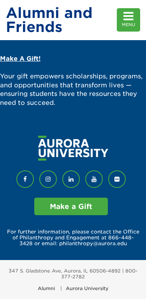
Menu (128, 24)
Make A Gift (19, 58)
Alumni (46, 288)
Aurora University (87, 288)
